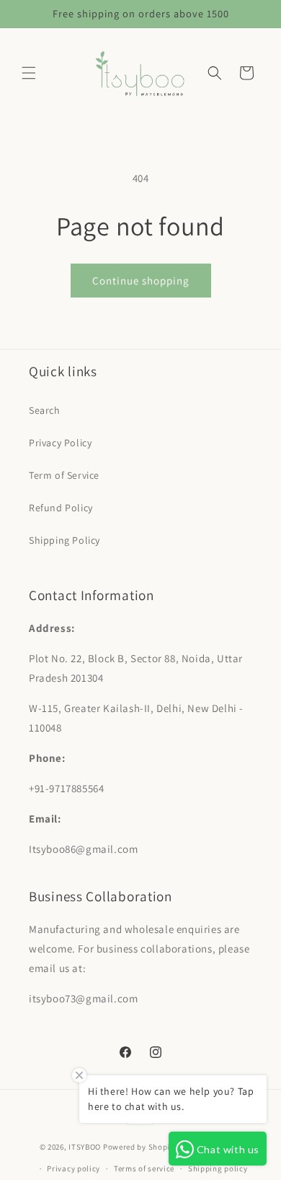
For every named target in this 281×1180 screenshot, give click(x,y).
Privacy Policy (60, 442)
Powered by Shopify (140, 1146)
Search (45, 410)
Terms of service (144, 1168)
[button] (29, 73)
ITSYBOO (84, 1146)
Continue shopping (140, 280)
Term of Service (64, 475)
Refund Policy (61, 507)
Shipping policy (218, 1168)
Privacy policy (73, 1168)
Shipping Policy (64, 540)
